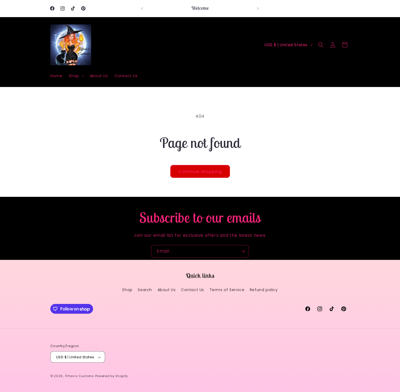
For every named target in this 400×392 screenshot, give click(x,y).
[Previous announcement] (142, 8)
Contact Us (192, 290)
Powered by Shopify (111, 376)
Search (145, 290)
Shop (127, 290)
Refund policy (264, 290)
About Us (167, 290)
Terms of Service (227, 290)
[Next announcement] (258, 8)
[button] (76, 76)
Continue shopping (200, 171)
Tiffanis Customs (79, 376)
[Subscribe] (243, 251)
